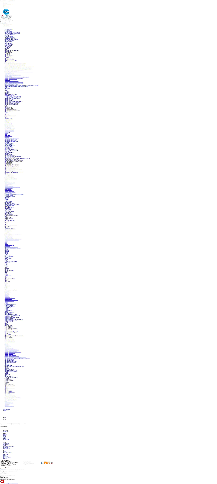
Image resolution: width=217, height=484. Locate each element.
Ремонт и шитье (8, 209)
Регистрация (5, 22)
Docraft (6, 271)
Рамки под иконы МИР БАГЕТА (11, 377)
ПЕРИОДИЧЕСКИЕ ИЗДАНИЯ (11, 370)
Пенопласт (7, 197)
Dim (6, 267)
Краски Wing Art (8, 336)
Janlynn (6, 89)
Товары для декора (8, 394)
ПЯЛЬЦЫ (7, 121)
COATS (6, 264)
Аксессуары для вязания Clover (11, 139)
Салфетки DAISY (8, 193)
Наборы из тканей (8, 202)
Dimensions (7, 268)
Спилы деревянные (8, 163)
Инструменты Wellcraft (9, 207)
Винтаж (6, 133)
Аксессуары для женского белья (11, 149)
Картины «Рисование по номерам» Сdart (13, 97)
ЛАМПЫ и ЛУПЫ (8, 118)
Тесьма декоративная (9, 174)
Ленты (6, 343)
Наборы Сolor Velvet (9, 99)
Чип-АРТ (7, 405)
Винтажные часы (8, 45)
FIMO (6, 179)
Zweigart (6, 113)
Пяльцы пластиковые (9, 125)
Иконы (6, 229)
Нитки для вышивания (9, 40)
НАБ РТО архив (8, 258)
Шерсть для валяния (9, 186)
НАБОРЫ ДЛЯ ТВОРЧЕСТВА (11, 94)
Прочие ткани (7, 374)
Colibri (6, 265)
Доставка (4, 5)
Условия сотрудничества (7, 3)
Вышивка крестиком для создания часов (13, 65)
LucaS (6, 87)
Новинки (4, 451)
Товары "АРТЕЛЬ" (8, 391)
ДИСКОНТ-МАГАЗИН (7, 452)
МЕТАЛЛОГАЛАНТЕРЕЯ (10, 127)
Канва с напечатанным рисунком (11, 84)
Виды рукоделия (6, 444)
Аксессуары (7, 53)
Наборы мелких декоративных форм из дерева (14, 161)
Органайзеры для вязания (10, 37)
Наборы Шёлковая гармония (10, 362)
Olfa (6, 286)
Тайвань (6, 117)
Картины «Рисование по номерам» (11, 81)
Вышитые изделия (8, 43)
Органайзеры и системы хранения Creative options (14, 366)
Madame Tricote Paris (9, 218)
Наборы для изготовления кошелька (12, 104)
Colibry (6, 222)
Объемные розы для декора (10, 192)
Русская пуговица (8, 379)
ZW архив (7, 296)
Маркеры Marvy (8, 189)
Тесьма (6, 389)
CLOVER (7, 137)
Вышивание (7, 246)
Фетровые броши (8, 401)
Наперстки (7, 250)
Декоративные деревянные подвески (12, 317)
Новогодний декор (8, 107)
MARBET (7, 142)
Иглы (6, 134)
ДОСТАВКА (5, 456)
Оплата (4, 4)
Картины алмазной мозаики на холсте (12, 32)
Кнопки (6, 330)
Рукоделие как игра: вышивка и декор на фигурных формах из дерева (18, 68)
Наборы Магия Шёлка (9, 359)
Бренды (4, 445)
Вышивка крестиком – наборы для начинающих (14, 69)
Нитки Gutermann (8, 213)
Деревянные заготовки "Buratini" (11, 247)
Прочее (6, 224)
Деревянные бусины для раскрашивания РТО (14, 319)
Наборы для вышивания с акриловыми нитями (14, 82)
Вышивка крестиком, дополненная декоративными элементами (17, 67)
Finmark (6, 274)
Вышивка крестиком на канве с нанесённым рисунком (15, 63)
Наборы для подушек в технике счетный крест (14, 78)
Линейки (6, 344)
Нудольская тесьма (8, 365)
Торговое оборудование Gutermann (11, 215)
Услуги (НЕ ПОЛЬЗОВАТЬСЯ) (11, 399)
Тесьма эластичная (8, 390)
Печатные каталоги (6, 448)
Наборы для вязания (9, 354)
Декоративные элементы (10, 318)
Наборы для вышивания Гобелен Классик (13, 352)
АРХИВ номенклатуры (9, 245)
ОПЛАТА (4, 455)
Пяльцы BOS (7, 123)
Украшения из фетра (9, 44)
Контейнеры (7, 333)
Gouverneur (7, 93)
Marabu (6, 106)
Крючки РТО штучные (9, 340)
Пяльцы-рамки (8, 126)
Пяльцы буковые (8, 124)
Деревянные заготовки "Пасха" (11, 289)
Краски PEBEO (8, 334)
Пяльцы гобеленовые (9, 376)
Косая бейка (7, 47)
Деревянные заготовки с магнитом (11, 164)
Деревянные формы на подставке (11, 167)
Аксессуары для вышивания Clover (12, 138)
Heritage (6, 280)
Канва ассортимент (8, 326)
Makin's (6, 180)
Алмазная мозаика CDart (9, 95)
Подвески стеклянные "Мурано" (11, 371)
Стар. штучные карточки (10, 385)
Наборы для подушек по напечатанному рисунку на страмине (17, 77)
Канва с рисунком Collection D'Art (11, 328)
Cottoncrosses (7, 92)
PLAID (6, 287)
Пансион (6, 367)
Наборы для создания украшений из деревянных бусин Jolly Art (17, 358)
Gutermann (7, 279)
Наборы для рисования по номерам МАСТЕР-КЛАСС (15, 357)
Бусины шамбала (8, 310)
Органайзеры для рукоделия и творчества (13, 156)
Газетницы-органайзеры (9, 152)
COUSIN (6, 231)
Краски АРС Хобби (9, 337)
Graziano (6, 114)
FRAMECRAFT (8, 275)
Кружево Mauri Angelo (9, 177)
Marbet (6, 260)
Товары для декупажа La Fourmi (11, 396)
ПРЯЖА (6, 216)
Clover (6, 263)
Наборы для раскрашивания (10, 355)
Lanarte (6, 244)
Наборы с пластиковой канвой (11, 361)
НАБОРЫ (7, 346)
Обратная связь (6, 6)
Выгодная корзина (6, 409)
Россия (6, 116)
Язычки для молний (9, 147)
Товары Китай (8, 226)
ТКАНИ (6, 200)
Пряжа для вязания (8, 52)
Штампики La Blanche (9, 406)
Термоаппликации (8, 31)
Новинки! (7, 61)
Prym (6, 42)
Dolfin (6, 272)
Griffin (6, 277)
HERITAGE (7, 88)
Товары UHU (7, 393)
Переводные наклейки (9, 369)
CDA (6, 242)
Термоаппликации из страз (10, 388)
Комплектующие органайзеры (11, 332)
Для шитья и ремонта (9, 143)
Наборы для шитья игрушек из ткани (12, 103)
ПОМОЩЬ (5, 458)
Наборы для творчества (7, 24)
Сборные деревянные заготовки (11, 168)
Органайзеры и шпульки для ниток (12, 165)
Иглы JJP (6, 324)
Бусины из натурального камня (11, 261)
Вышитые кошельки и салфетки (11, 314)
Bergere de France (8, 217)
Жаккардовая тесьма (9, 175)
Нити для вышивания (9, 58)
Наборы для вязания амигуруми (11, 109)
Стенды (6, 386)
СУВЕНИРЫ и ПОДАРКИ (10, 228)
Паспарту (7, 368)
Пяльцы (6, 253)
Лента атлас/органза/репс (10, 176)
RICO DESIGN (8, 291)
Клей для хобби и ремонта (10, 182)
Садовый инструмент (9, 380)
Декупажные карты (8, 188)
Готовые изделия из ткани (10, 203)
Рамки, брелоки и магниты (10, 196)
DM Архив (7, 269)
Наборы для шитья (8, 154)
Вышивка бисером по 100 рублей (11, 39)
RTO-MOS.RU (5, 431)
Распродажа (7, 30)
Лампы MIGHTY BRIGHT (10, 341)
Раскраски (7, 378)
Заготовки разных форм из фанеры (11, 166)
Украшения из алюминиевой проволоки (12, 397)
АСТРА (6, 302)
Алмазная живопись (9, 321)
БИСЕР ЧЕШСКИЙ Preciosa (10, 304)
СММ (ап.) (7, 382)
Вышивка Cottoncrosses (9, 312)
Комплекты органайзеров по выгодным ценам (14, 171)
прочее (6, 372)
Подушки (7, 251)
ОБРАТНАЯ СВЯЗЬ (6, 457)
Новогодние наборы (9, 111)
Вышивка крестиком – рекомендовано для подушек (15, 64)
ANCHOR (7, 57)
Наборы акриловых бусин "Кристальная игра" (14, 335)
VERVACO (7, 91)
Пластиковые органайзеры (10, 157)
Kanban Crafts (7, 281)
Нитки (6, 363)
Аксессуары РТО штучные (10, 298)
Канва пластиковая (8, 327)
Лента (6, 342)
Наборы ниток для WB (9, 270)
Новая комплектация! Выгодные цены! (12, 33)
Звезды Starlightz (8, 230)
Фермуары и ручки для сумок (10, 225)
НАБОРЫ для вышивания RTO (11, 60)
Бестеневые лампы (8, 119)
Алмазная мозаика (8, 76)
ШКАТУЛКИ (7, 255)
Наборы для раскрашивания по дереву (12, 98)
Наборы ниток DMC (9, 55)
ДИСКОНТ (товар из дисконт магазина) (13, 248)
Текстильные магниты (9, 205)
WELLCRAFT (8, 206)
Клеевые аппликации (9, 144)
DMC (6, 49)
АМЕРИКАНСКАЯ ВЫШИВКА (11, 300)
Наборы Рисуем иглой (9, 360)
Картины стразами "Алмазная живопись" (13, 96)
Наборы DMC (7, 54)
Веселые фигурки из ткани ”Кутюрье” (12, 204)
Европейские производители (10, 115)
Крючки (6, 339)
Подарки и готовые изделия (8, 446)
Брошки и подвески (9, 305)
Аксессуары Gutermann (9, 211)
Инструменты (7, 135)
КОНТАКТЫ (5, 454)
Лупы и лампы (8, 345)
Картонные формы (8, 329)
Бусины (6, 223)
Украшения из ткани (9, 398)
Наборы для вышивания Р (10, 353)
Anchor (6, 259)
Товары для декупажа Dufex (10, 395)
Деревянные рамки (8, 162)
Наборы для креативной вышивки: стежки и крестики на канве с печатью (19, 66)
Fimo (6, 105)
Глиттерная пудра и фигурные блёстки (12, 315)
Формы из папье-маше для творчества (12, 187)
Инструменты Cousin (9, 234)
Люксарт (6, 198)
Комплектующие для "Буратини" (11, 331)
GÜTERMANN (8, 210)
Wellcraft (6, 295)
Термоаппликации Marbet (10, 34)
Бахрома (6, 303)
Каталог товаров (6, 25)
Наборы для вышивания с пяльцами (12, 70)
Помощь (4, 438)
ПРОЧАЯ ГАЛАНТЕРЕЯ (10, 220)
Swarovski (7, 221)
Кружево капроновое (9, 338)
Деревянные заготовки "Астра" (11, 320)
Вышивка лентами (8, 41)
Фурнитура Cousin (8, 235)
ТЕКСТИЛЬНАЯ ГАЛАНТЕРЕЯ (11, 172)
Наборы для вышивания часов (11, 79)
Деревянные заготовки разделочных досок (13, 169)
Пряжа (6, 375)
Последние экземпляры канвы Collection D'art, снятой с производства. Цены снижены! (21, 85)
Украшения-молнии (9, 36)
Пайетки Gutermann (9, 214)
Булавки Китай (8, 307)
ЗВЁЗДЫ (6, 322)
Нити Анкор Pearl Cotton (9, 59)
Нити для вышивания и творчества (12, 50)
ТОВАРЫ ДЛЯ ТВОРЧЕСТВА (11, 178)
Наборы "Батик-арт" (9, 100)
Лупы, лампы (7, 120)
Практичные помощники (10, 145)
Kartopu (6, 219)
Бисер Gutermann (8, 212)
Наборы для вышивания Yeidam (11, 351)
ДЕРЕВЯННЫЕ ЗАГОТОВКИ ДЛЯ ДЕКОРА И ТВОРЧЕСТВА (17, 158)
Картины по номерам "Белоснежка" (12, 240)
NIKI (6, 284)
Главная (4, 417)
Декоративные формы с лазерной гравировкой (14, 160)
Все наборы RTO (8, 72)
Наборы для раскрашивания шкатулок (12, 110)
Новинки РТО (5, 410)
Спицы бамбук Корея (9, 384)
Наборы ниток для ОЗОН (10, 278)
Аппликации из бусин (9, 301)
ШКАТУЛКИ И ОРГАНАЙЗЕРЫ (11, 150)
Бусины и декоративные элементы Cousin (13, 233)
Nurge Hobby (7, 285)
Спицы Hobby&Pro (8, 136)
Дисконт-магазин (8, 236)
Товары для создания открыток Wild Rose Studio (14, 194)
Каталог (4, 419)
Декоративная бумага (9, 108)
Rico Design (7, 290)
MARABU (7, 181)
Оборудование (5, 447)
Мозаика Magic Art (8, 190)
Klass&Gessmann (8, 122)
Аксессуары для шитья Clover (10, 140)
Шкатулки (7, 35)
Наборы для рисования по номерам (12, 356)
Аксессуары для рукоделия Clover (11, 141)
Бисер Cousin (7, 232)
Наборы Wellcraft (8, 208)
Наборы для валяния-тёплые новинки (12, 102)
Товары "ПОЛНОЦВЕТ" (10, 392)
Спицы (6, 383)
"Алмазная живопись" (9, 256)
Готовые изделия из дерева (10, 170)
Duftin (6, 90)
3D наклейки (7, 257)
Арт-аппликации (8, 148)
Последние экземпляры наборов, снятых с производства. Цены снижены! (19, 71)
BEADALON (7, 262)
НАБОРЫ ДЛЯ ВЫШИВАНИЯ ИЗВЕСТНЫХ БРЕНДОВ (16, 86)
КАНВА (6, 112)
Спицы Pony (7, 132)
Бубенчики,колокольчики (10, 306)
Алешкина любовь (8, 299)
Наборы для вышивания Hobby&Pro (12, 350)
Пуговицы (7, 48)
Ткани (6, 254)
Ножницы (7, 364)
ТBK (6, 387)
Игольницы (7, 153)
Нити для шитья (8, 51)
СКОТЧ (6, 381)
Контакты (4, 2)
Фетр (6, 400)
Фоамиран (7, 199)
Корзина (4, 437)
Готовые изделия (8, 46)
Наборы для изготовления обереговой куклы (13, 101)
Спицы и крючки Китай (9, 131)
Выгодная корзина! (8, 29)
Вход (1, 22)
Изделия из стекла (8, 325)
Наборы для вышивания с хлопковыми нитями (14, 83)
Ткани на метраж (8, 201)
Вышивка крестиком (9, 62)
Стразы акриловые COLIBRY (10, 38)
